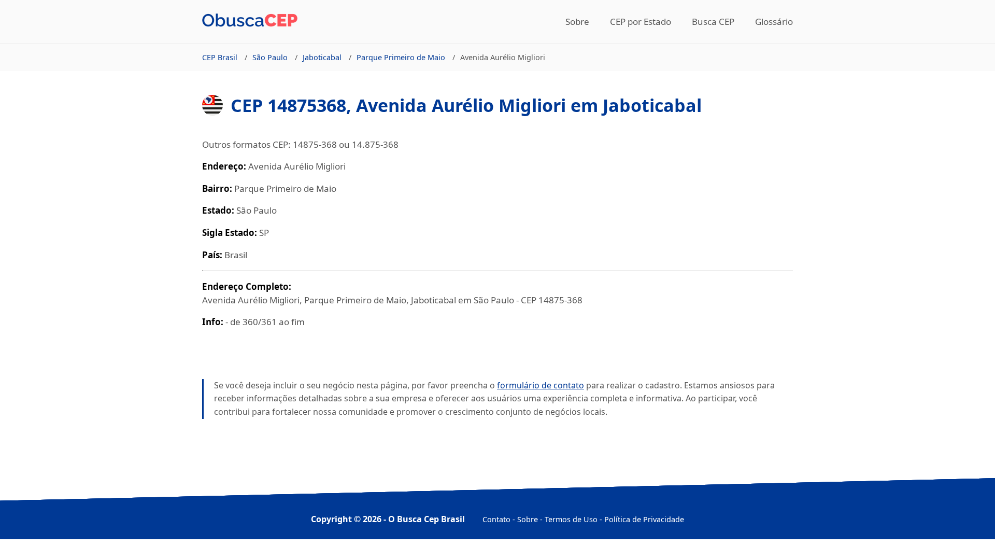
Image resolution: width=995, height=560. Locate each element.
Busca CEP (713, 21)
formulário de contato (540, 385)
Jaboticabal (322, 57)
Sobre (577, 21)
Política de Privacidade (644, 519)
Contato (496, 519)
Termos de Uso (571, 519)
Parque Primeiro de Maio (401, 57)
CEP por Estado (640, 21)
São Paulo (270, 57)
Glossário (774, 21)
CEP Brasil (219, 57)
